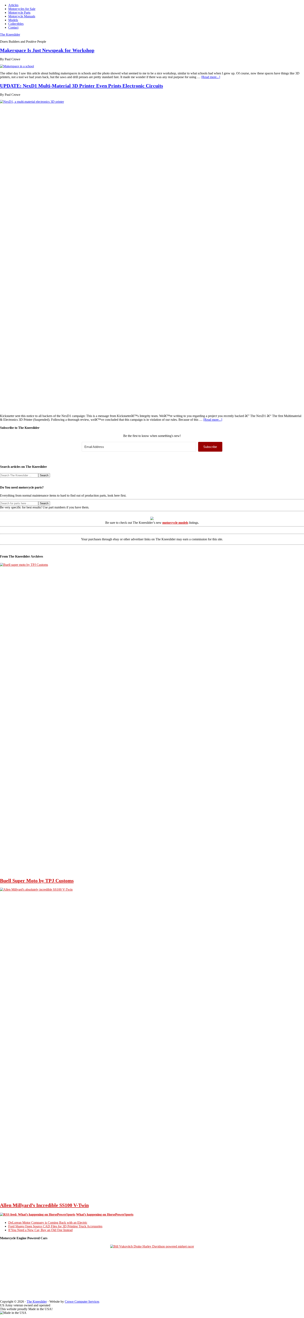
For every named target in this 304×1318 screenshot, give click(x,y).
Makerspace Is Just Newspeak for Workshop (47, 50)
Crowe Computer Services (82, 1301)
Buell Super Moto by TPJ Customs (37, 880)
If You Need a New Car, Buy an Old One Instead (40, 1230)
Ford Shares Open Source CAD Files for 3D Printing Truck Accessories (55, 1226)
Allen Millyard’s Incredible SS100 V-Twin (44, 1205)
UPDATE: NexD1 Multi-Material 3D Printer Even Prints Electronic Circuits (81, 86)
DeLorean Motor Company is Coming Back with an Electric (47, 1222)
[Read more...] (210, 77)
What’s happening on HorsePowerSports (104, 1214)
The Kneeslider (10, 34)
